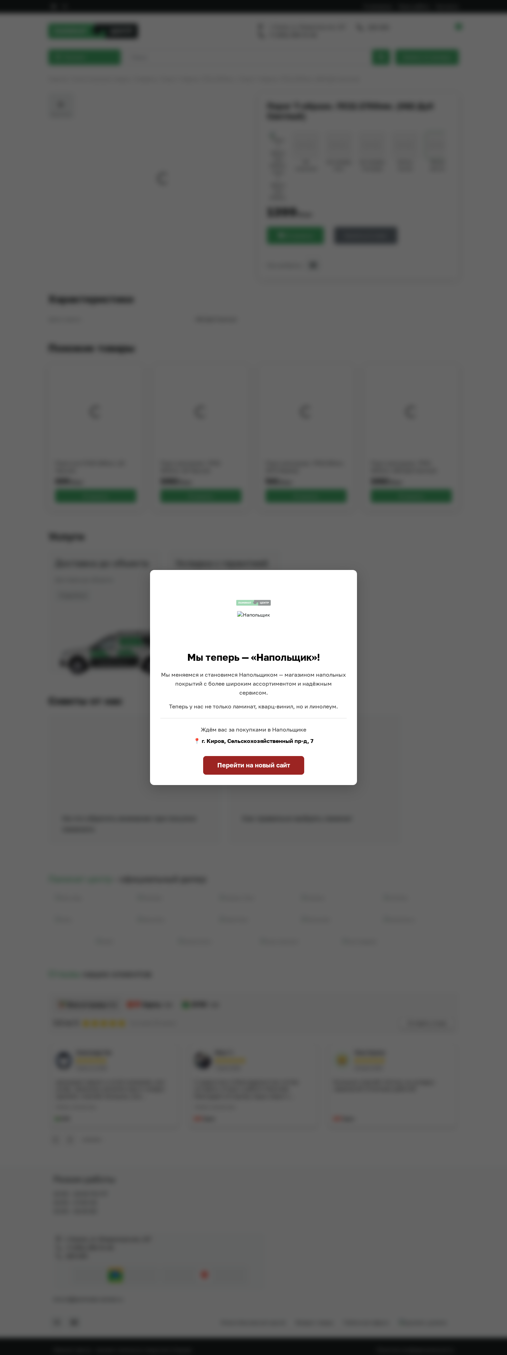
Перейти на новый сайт (253, 765)
